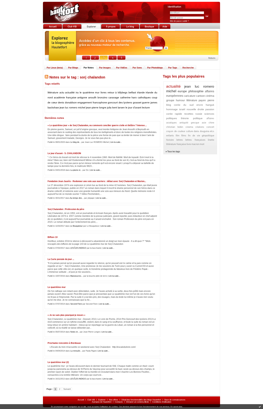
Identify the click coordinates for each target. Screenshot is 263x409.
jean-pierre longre (96, 107)
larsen (121, 107)
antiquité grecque (189, 122)
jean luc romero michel (72, 107)
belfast (132, 92)
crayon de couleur (175, 131)
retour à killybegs (117, 92)
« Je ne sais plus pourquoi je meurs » (66, 315)
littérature (53, 92)
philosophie (195, 91)
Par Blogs (73, 67)
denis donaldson (67, 102)
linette (211, 139)
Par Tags (172, 67)
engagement (84, 102)
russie (198, 113)
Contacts (119, 402)
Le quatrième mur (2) (58, 362)
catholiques (144, 97)
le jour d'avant (133, 107)
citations (199, 127)
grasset (137, 102)
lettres (179, 139)
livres (103, 92)
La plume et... (76, 170)
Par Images (105, 67)
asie (204, 122)
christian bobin (174, 127)
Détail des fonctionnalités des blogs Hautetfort (141, 400)
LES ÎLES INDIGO (78, 248)
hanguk (210, 104)
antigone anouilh (86, 97)
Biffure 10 (53, 237)
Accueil (81, 400)
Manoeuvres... (76, 276)
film (177, 135)
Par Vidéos (121, 67)
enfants (170, 135)
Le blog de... (75, 142)
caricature (189, 95)
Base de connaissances (174, 400)
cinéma (210, 95)
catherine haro (128, 97)
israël (182, 109)
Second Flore (76, 304)
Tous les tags (173, 151)
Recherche (188, 67)
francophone (100, 102)
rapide (178, 113)
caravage (113, 97)
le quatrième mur (89, 92)
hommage (172, 109)
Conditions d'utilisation (161, 402)
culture (189, 131)
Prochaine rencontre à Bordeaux (64, 343)
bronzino (102, 97)
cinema (189, 127)
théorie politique (191, 118)
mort (202, 144)
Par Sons (137, 67)
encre (199, 104)
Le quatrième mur (57, 287)
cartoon (200, 95)
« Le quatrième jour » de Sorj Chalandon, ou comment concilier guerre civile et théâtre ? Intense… (97, 125)
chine (211, 122)
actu (61, 92)
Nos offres (113, 400)
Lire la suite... (116, 142)
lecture (146, 107)
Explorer (102, 400)
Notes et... (74, 332)
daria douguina (201, 131)
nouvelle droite (195, 109)
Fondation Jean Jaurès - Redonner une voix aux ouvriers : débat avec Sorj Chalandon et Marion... (97, 181)
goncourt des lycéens (120, 102)
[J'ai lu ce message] (259, 406)
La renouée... (76, 351)
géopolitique (208, 135)
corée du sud (183, 104)
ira (77, 92)
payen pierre (206, 100)
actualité (70, 92)
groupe (170, 100)
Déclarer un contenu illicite (137, 402)
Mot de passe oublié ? (179, 21)
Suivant (67, 389)
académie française (65, 97)
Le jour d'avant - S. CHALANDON (64, 153)
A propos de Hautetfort (101, 402)
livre (189, 144)
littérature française (176, 144)
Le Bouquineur (76, 226)
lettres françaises (195, 139)
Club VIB (91, 400)
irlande (141, 92)
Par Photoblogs (155, 67)
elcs (212, 131)
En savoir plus (176, 407)
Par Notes (89, 67)
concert (210, 127)
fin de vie (194, 135)
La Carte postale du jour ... (61, 259)
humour (180, 100)
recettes (188, 113)
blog (168, 104)
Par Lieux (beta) (55, 67)
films (183, 135)
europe (182, 91)
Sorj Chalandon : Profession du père (66, 209)
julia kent (112, 107)
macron (195, 144)
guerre (146, 102)
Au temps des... (77, 198)
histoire (170, 139)
